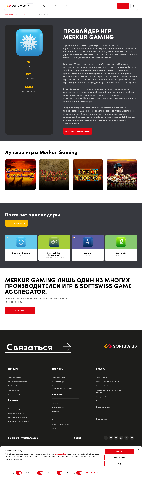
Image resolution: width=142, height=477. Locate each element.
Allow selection (119, 458)
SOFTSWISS (9, 15)
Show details (91, 473)
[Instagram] (121, 438)
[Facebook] (111, 438)
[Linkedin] (106, 438)
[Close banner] (139, 449)
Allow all (119, 451)
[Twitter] (126, 438)
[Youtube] (116, 438)
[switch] (40, 473)
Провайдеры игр (26, 15)
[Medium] (132, 438)
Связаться (19, 310)
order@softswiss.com (27, 437)
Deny (119, 464)
